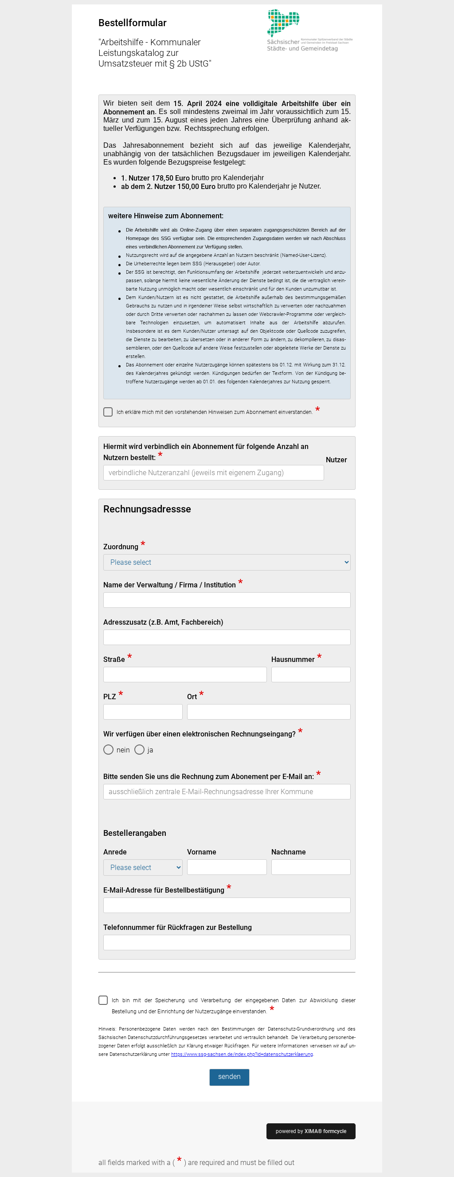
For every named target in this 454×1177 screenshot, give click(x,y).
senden (229, 1076)
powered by (311, 1131)
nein (123, 750)
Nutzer (336, 460)
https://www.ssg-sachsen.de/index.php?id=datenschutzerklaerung (242, 1054)
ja (150, 750)
